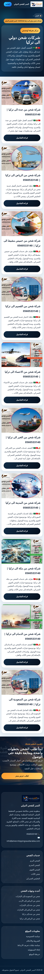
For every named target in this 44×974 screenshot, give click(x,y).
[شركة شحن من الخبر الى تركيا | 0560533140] (22, 420)
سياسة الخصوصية (33, 936)
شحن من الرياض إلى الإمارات (28, 909)
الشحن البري (35, 860)
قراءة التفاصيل (22, 137)
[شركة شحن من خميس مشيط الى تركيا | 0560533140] (22, 223)
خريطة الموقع (34, 954)
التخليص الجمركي (33, 878)
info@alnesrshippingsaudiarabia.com (23, 841)
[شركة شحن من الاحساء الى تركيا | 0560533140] (22, 354)
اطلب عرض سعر (22, 776)
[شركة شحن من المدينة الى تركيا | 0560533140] (22, 485)
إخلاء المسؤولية (34, 949)
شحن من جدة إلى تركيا (31, 914)
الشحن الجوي (34, 869)
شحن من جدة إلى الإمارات (29, 905)
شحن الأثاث (35, 874)
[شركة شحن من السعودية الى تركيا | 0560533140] (22, 682)
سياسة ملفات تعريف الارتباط (28, 945)
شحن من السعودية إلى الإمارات (28, 896)
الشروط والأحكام (33, 941)
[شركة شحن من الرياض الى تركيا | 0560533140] (22, 158)
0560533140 (32, 834)
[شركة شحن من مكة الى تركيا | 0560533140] (22, 551)
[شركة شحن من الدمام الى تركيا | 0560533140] (22, 616)
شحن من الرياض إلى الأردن (29, 901)
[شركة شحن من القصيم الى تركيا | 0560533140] (22, 289)
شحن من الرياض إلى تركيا (30, 918)
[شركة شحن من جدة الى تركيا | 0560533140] (22, 92)
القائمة (8, 4)
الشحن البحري (34, 865)
